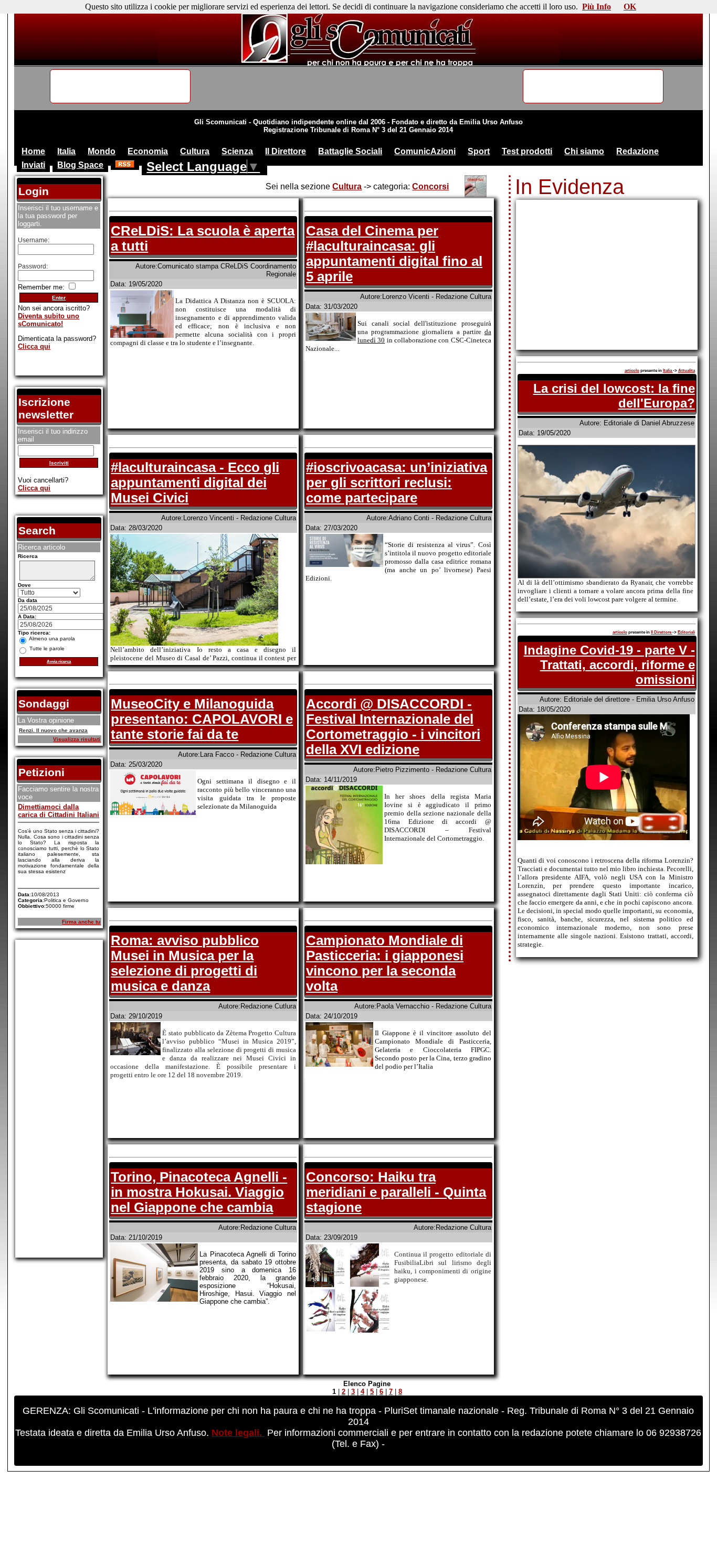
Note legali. (238, 1433)
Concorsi (430, 186)
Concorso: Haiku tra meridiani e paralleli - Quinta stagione (396, 1192)
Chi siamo (584, 151)
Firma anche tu (81, 922)
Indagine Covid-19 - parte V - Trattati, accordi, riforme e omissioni (609, 664)
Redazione (637, 151)
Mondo (101, 151)
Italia (66, 151)
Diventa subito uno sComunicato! (48, 320)
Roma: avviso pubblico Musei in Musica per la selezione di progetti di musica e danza (185, 963)
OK (630, 6)
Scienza (237, 151)
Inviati (33, 164)
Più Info (596, 6)
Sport (479, 151)
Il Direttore (285, 151)
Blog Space (80, 164)
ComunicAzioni (425, 151)
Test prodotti (527, 151)
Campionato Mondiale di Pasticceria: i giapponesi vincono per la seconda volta (384, 963)
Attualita (686, 370)
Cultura (194, 151)
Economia (148, 151)
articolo (632, 370)
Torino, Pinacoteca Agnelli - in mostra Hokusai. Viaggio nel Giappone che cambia (199, 1192)
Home (33, 151)
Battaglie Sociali (350, 151)
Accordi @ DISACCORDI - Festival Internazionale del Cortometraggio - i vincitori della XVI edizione (393, 726)
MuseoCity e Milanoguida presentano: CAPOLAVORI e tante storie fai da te (202, 719)
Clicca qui (34, 346)
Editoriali (686, 632)
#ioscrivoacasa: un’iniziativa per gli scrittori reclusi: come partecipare (396, 482)
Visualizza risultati (76, 739)
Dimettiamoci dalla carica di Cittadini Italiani (58, 811)
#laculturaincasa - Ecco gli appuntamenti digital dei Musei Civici (195, 482)
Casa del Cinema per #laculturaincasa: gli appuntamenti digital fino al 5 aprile (394, 253)
